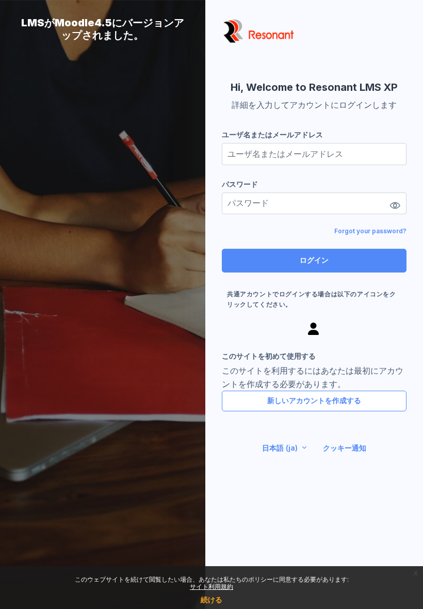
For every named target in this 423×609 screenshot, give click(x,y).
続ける (211, 599)
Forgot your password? (370, 231)
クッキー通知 (344, 447)
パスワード (240, 184)
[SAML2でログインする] (314, 328)
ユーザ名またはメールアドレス (272, 134)
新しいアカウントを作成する (314, 400)
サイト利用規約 (211, 586)
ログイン (314, 259)
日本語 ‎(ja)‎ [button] (281, 447)
